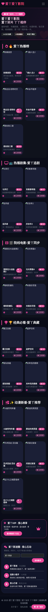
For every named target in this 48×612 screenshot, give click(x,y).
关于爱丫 (14, 607)
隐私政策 (24, 607)
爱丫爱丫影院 (14, 4)
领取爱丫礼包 (14, 534)
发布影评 (38, 560)
